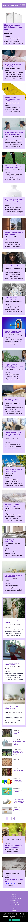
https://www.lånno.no (11, 883)
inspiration (7, 36)
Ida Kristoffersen (17, 136)
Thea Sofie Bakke (16, 103)
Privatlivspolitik (16, 919)
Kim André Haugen (17, 169)
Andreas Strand (8, 33)
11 (19, 818)
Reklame (14, 910)
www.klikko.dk (15, 904)
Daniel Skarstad (16, 68)
